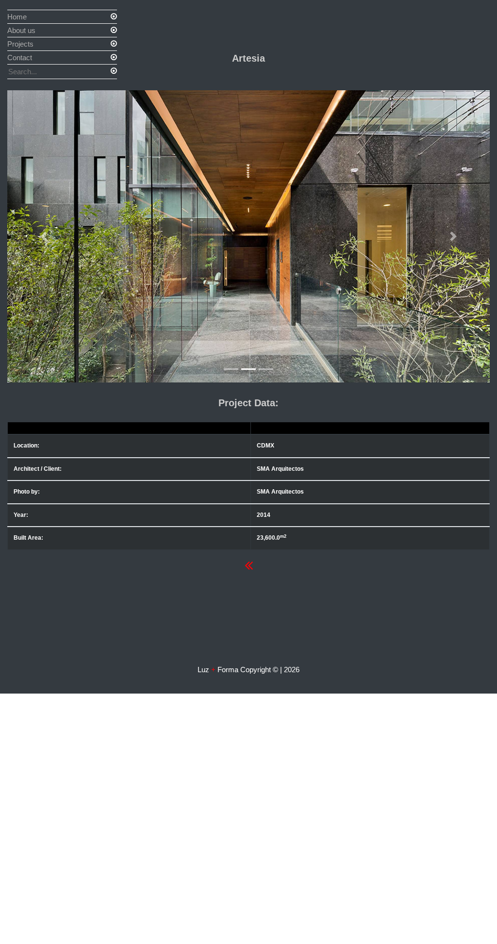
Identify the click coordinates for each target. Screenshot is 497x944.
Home (17, 17)
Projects (20, 44)
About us (21, 30)
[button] (43, 236)
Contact (19, 57)
